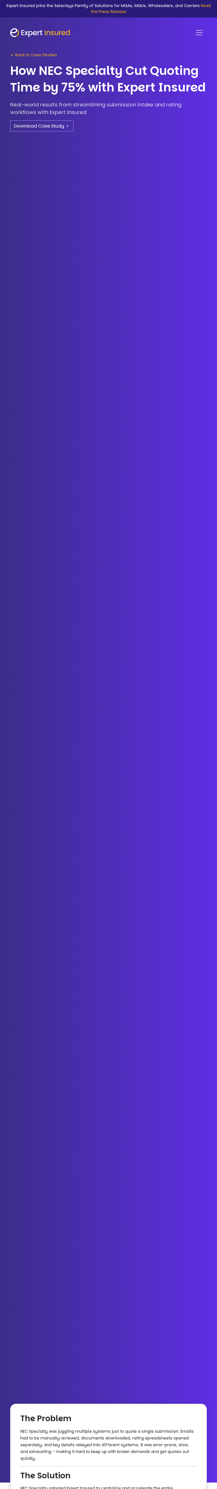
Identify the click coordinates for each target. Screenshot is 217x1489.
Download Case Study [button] (39, 126)
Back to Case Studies (35, 55)
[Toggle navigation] (199, 32)
